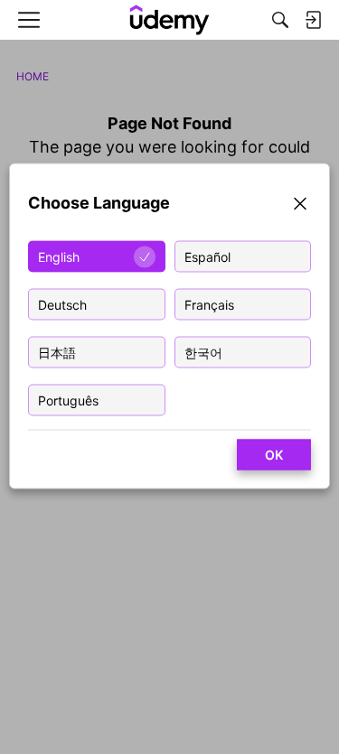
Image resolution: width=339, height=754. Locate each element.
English (59, 257)
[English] (169, 20)
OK (274, 454)
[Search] (280, 20)
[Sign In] (313, 20)
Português (68, 400)
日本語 (57, 352)
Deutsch (62, 304)
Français (209, 304)
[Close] (300, 206)
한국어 (203, 352)
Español (207, 257)
